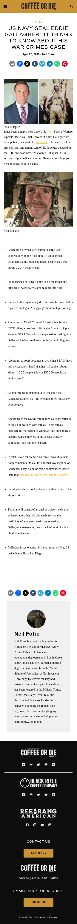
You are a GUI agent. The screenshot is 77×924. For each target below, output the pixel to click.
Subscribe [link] (38, 902)
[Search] (72, 6)
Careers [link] (54, 877)
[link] (38, 6)
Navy (50, 131)
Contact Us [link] (38, 853)
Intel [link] (38, 21)
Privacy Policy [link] (39, 877)
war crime (42, 142)
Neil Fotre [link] (48, 54)
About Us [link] (24, 877)
